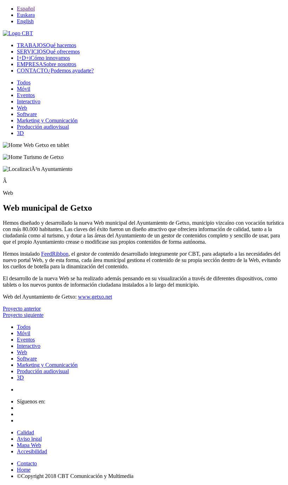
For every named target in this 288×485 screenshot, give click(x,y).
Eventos (26, 95)
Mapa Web (29, 445)
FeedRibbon (54, 254)
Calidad (25, 432)
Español (26, 9)
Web (22, 108)
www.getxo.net (95, 297)
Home (24, 470)
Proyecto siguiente (23, 315)
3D (20, 133)
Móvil (23, 89)
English (25, 21)
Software (27, 114)
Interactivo (28, 101)
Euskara (26, 15)
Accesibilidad (32, 451)
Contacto (27, 463)
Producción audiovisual (43, 127)
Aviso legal (29, 439)
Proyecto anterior (22, 309)
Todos (24, 82)
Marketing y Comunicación (47, 120)
